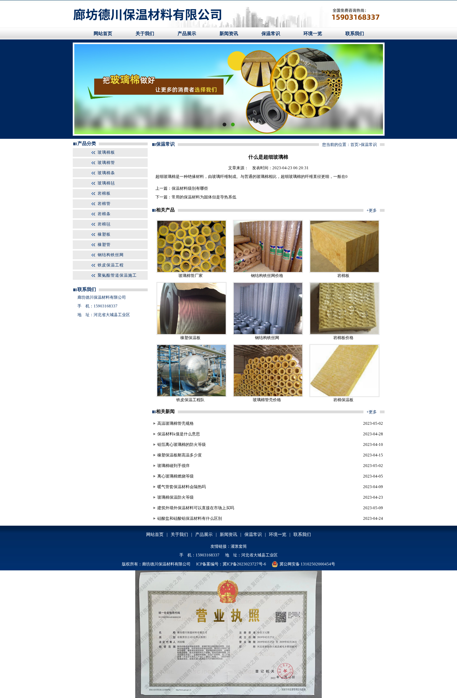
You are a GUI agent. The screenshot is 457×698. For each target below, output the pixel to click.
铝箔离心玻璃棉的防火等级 (181, 444)
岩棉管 (104, 203)
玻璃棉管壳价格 (267, 399)
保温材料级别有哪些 (190, 188)
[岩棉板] (344, 271)
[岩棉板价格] (344, 333)
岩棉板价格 (343, 337)
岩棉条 (104, 213)
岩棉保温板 (343, 399)
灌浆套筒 (239, 546)
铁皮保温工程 (111, 265)
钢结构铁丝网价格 (267, 275)
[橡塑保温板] (191, 333)
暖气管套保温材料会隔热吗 (181, 486)
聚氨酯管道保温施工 (117, 275)
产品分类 (86, 143)
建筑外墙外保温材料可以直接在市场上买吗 (195, 507)
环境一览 (312, 33)
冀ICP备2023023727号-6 (244, 564)
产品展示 (187, 33)
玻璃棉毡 (106, 183)
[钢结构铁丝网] (268, 333)
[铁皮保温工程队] (191, 395)
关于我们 (145, 33)
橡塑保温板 (190, 337)
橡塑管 (104, 244)
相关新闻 (165, 411)
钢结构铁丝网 (111, 254)
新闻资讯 (228, 33)
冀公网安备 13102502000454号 (307, 564)
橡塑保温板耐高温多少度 (179, 455)
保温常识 (270, 33)
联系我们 (354, 33)
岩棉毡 (104, 224)
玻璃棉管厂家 (190, 275)
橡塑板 (104, 234)
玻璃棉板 (106, 152)
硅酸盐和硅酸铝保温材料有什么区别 (189, 518)
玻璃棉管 (106, 162)
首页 (354, 144)
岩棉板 (104, 193)
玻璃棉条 (106, 172)
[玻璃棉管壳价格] (268, 395)
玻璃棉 (170, 176)
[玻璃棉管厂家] (191, 271)
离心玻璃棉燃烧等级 (175, 476)
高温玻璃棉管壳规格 (175, 423)
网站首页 (103, 33)
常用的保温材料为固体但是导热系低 (204, 197)
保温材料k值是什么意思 (178, 434)
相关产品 (165, 209)
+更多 (372, 210)
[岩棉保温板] (344, 395)
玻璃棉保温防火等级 (175, 497)
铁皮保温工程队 (190, 399)
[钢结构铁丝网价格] (268, 271)
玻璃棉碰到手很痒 (173, 465)
